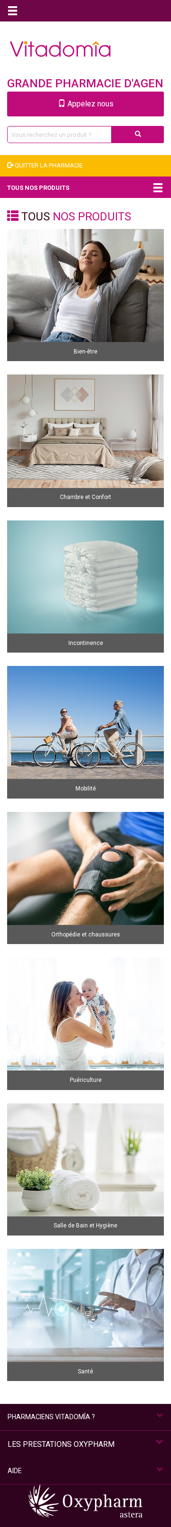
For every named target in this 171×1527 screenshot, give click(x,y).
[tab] (85, 1417)
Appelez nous (90, 103)
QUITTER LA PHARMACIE (48, 165)
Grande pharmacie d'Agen (85, 83)
